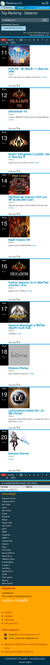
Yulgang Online (8, 501)
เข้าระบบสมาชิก (10, 623)
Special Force (7, 571)
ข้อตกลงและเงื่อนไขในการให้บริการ (18, 651)
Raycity (5, 580)
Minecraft (6, 516)
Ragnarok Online (8, 498)
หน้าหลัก (8, 612)
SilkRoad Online (8, 559)
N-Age (4, 513)
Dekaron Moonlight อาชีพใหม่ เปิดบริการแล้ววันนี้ (26, 326)
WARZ (4, 532)
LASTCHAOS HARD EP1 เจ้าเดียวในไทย (26, 412)
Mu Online (6, 504)
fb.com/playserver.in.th (29, 634)
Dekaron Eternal (18, 453)
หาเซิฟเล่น (8, 616)
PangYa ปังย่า (7, 541)
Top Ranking (7, 7)
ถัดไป (13, 42)
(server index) (25, 662)
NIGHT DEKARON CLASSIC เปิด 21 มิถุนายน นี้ (28, 155)
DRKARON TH (17, 111)
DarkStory (6, 568)
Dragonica (6, 535)
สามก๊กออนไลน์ (7, 562)
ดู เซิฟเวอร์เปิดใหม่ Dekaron (13, 28)
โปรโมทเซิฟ (9, 619)
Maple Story (7, 556)
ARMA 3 (5, 538)
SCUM (4, 574)
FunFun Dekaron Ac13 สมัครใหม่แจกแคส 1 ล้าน (28, 283)
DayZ (4, 547)
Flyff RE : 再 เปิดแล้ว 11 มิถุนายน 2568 (28, 70)
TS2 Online (6, 550)
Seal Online (6, 526)
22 (7, 42)
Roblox (5, 519)
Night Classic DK (19, 239)
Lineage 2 (6, 565)
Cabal (4, 507)
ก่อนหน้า (10, 39)
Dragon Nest (7, 522)
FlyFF (4, 529)
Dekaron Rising (18, 368)
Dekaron (21, 7)
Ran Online (6, 510)
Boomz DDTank (8, 553)
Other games (7, 577)
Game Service (7, 583)
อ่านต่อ (44, 77)
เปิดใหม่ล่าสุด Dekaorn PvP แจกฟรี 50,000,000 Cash (27, 198)
